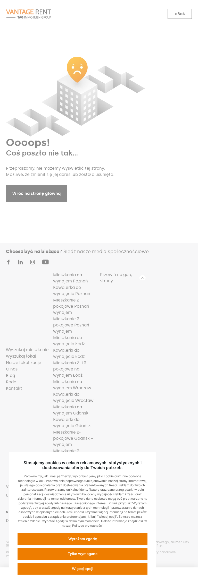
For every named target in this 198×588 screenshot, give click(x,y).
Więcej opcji (82, 568)
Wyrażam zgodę (82, 539)
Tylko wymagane (82, 553)
